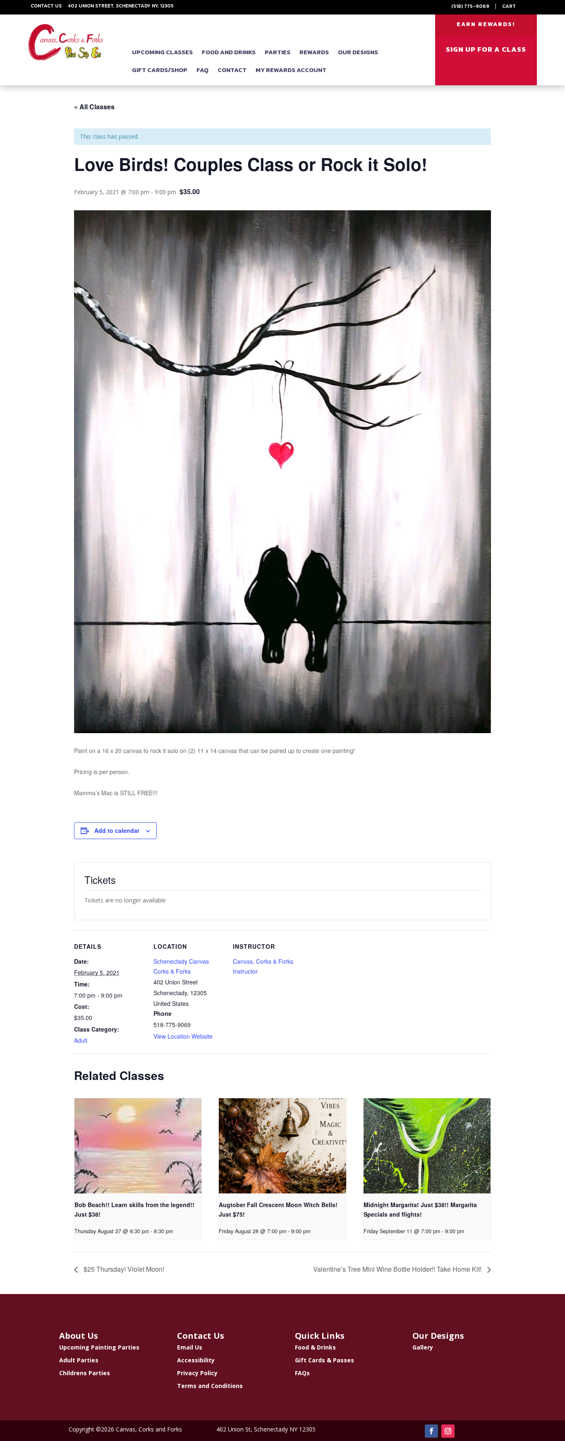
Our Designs (358, 52)
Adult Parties (78, 1360)
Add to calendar (116, 830)
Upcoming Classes (162, 52)
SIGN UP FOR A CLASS (486, 49)
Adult (80, 1040)
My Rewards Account (291, 70)
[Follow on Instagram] (448, 1431)
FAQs (302, 1373)
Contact (232, 70)
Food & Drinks (315, 1347)
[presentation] (137, 1145)
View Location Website (183, 1036)
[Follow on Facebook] (431, 1431)
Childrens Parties (84, 1373)
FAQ (202, 70)
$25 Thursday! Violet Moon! (123, 1269)
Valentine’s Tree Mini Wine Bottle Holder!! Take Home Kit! (398, 1269)
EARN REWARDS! (486, 24)
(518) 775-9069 (470, 6)
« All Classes (94, 106)
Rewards (314, 52)
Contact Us (46, 6)
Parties (277, 52)
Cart (509, 6)
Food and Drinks (229, 52)
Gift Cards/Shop (159, 70)
